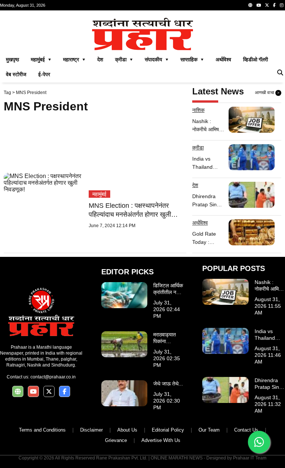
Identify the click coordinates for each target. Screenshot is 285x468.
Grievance (116, 440)
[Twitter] (267, 5)
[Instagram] (282, 5)
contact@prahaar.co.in (53, 377)
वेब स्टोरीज (16, 74)
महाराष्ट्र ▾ (74, 59)
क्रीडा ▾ (124, 59)
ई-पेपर (44, 74)
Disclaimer (91, 430)
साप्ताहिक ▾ (192, 59)
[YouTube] (258, 5)
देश (100, 59)
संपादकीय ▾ (156, 59)
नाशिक (198, 110)
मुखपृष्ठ (12, 59)
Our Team (209, 430)
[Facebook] (274, 5)
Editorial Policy (168, 430)
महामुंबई (99, 194)
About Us (127, 430)
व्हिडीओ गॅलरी (255, 59)
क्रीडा (198, 148)
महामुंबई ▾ (41, 59)
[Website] (250, 5)
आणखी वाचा (267, 92)
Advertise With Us (160, 440)
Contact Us (246, 430)
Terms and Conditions (42, 430)
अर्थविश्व (223, 59)
